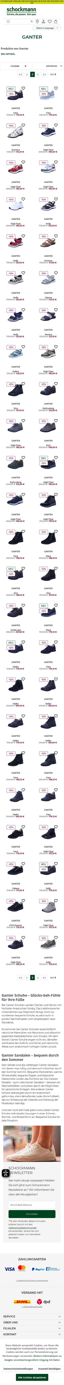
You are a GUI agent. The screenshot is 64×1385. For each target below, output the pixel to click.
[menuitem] (17, 21)
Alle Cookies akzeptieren (32, 1377)
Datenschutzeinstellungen (18, 1368)
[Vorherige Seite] (27, 74)
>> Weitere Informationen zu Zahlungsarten (32, 1280)
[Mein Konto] (43, 21)
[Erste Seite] (20, 74)
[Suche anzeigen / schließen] (32, 21)
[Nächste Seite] (38, 74)
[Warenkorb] (57, 21)
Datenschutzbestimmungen (23, 1227)
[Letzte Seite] (44, 74)
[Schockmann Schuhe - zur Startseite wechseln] (21, 11)
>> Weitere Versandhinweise (32, 1306)
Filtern (15, 66)
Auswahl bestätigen (49, 1368)
